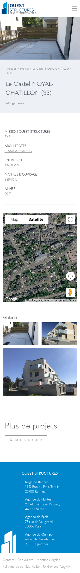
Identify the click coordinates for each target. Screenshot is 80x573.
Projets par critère (28, 440)
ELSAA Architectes (18, 150)
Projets (24, 68)
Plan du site (26, 559)
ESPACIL (11, 179)
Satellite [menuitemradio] (35, 219)
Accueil (11, 68)
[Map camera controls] (70, 276)
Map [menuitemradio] (14, 219)
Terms (72, 300)
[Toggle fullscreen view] (70, 219)
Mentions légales (48, 559)
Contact (8, 559)
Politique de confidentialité (21, 566)
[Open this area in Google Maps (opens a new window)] (11, 299)
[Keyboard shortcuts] (27, 300)
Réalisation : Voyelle (56, 566)
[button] (40, 254)
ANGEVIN (12, 165)
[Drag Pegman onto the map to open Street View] (70, 292)
